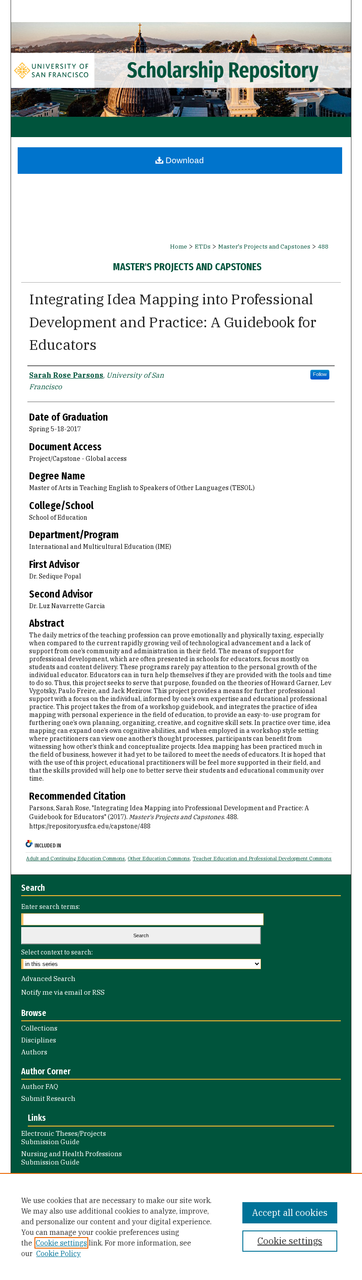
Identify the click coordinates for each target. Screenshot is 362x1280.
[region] (181, 1226)
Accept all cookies (290, 1213)
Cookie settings (61, 1242)
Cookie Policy (58, 1253)
